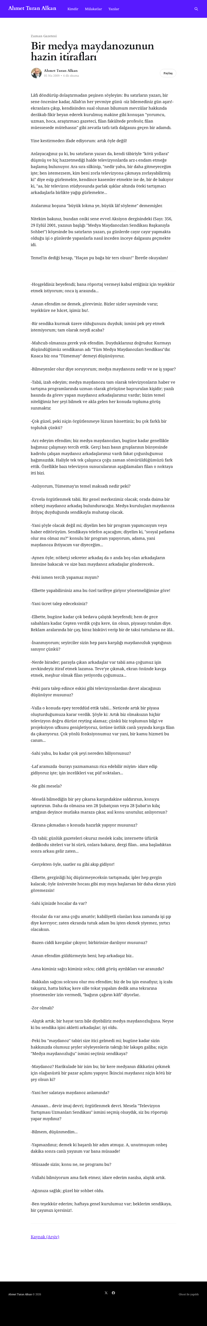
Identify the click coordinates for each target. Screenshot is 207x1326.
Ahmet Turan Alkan (32, 8)
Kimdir (73, 9)
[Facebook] (113, 1292)
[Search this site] (196, 9)
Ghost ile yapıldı (189, 1294)
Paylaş (168, 73)
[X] (106, 1292)
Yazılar (114, 9)
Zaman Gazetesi (44, 36)
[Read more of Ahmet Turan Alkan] (36, 73)
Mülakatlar (93, 9)
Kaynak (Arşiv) (45, 1236)
